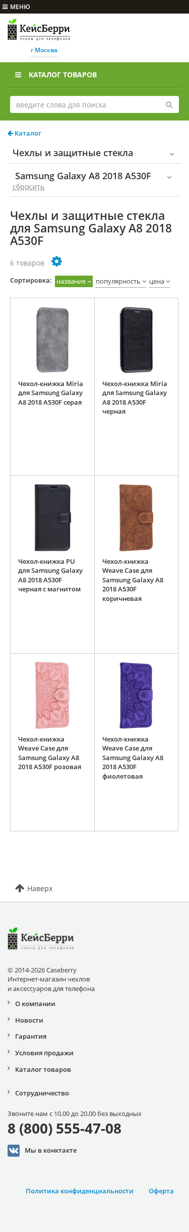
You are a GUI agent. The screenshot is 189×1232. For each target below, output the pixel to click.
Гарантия (30, 1036)
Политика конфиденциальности (80, 1190)
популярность (118, 281)
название (71, 281)
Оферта (161, 1190)
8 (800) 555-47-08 (64, 1128)
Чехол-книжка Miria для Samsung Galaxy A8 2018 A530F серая (50, 393)
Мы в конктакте (51, 1150)
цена (156, 281)
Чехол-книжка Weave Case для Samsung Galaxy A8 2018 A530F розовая (49, 753)
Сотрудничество (42, 1092)
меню (20, 7)
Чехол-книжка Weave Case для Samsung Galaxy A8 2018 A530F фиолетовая (132, 757)
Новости (29, 1020)
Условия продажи (44, 1052)
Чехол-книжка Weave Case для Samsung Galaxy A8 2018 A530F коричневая (132, 580)
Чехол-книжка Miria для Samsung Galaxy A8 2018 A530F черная (134, 397)
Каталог (27, 133)
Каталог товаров (63, 74)
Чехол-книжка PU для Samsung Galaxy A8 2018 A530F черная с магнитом (50, 575)
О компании (35, 1003)
